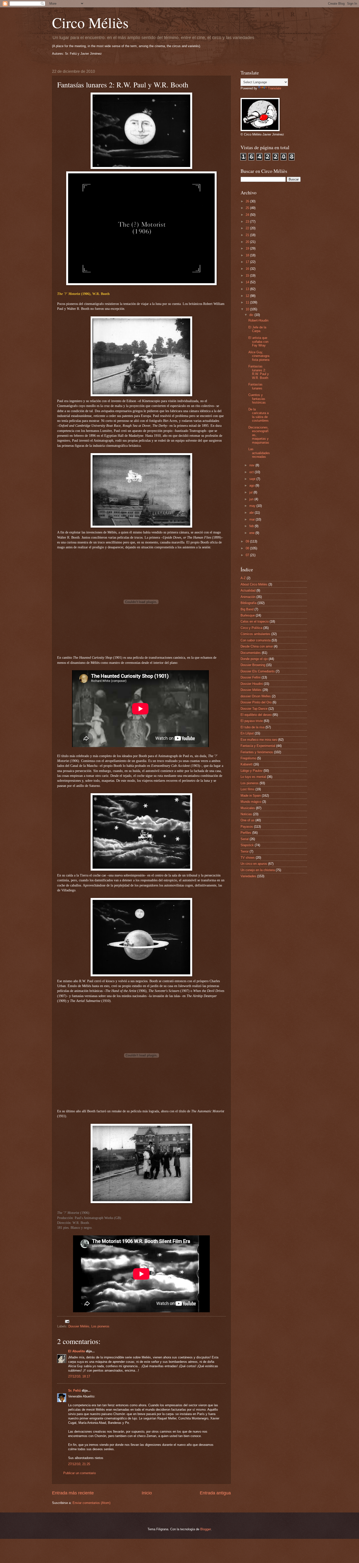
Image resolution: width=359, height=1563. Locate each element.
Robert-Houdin (258, 320)
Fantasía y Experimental (258, 746)
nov (252, 465)
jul (251, 492)
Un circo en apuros (254, 863)
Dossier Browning (253, 665)
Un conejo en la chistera (258, 870)
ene (252, 533)
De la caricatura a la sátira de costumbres (258, 414)
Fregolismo (248, 758)
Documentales (251, 653)
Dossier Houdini (252, 684)
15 (248, 275)
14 (248, 282)
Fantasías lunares (255, 386)
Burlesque (248, 615)
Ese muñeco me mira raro (259, 739)
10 (248, 309)
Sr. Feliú (74, 1390)
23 (248, 221)
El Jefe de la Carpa (257, 329)
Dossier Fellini (251, 677)
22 (248, 228)
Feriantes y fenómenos (257, 752)
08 (248, 548)
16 (248, 269)
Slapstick (247, 845)
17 (248, 262)
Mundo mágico (251, 801)
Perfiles (246, 832)
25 (248, 208)
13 (248, 289)
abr (252, 512)
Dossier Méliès (78, 1326)
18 (248, 255)
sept (252, 479)
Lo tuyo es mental (253, 777)
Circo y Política (251, 628)
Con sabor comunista (256, 640)
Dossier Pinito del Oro (256, 702)
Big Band (247, 609)
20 (248, 242)
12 (248, 296)
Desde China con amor (257, 646)
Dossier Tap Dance (254, 708)
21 (248, 235)
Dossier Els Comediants (258, 671)
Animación (248, 597)
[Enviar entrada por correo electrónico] (66, 1321)
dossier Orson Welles (256, 696)
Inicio (147, 1492)
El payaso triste (252, 721)
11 (248, 302)
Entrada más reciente (73, 1492)
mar (252, 519)
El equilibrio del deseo (256, 715)
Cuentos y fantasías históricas (257, 398)
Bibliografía (248, 603)
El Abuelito (76, 1351)
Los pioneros (100, 1326)
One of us (247, 820)
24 (248, 215)
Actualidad (248, 590)
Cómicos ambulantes (255, 634)
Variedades (248, 876)
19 (248, 248)
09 (248, 541)
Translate (274, 88)
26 (248, 201)
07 (248, 555)
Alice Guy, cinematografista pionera (258, 356)
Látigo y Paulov (252, 770)
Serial (245, 839)
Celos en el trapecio (255, 621)
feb (252, 526)
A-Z (243, 578)
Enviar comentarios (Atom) (91, 1503)
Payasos (247, 826)
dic (251, 315)
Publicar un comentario (79, 1473)
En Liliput (247, 733)
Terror (245, 851)
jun (251, 499)
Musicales (248, 808)
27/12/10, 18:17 (79, 1376)
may (252, 506)
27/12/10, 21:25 (79, 1464)
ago (252, 485)
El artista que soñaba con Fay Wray (258, 341)
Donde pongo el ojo (254, 659)
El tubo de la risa (252, 727)
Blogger (205, 1529)
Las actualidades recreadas (259, 452)
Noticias (246, 814)
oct (252, 472)
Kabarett (247, 764)
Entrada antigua (215, 1492)
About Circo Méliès (254, 584)
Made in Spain (251, 795)
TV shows (248, 857)
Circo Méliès (90, 22)
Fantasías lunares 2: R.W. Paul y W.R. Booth (258, 372)
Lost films (247, 789)
